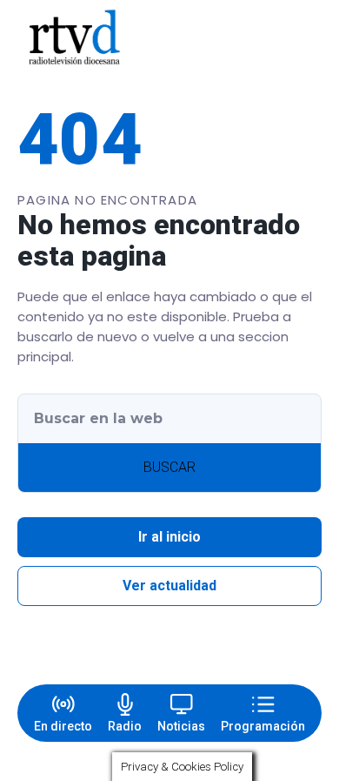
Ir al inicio (169, 537)
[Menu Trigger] (302, 37)
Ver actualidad (169, 585)
